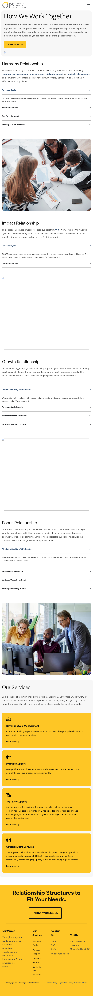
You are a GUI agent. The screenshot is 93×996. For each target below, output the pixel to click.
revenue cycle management (15, 74)
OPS (57, 230)
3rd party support (54, 74)
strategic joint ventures (78, 74)
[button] (89, 5)
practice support (37, 74)
